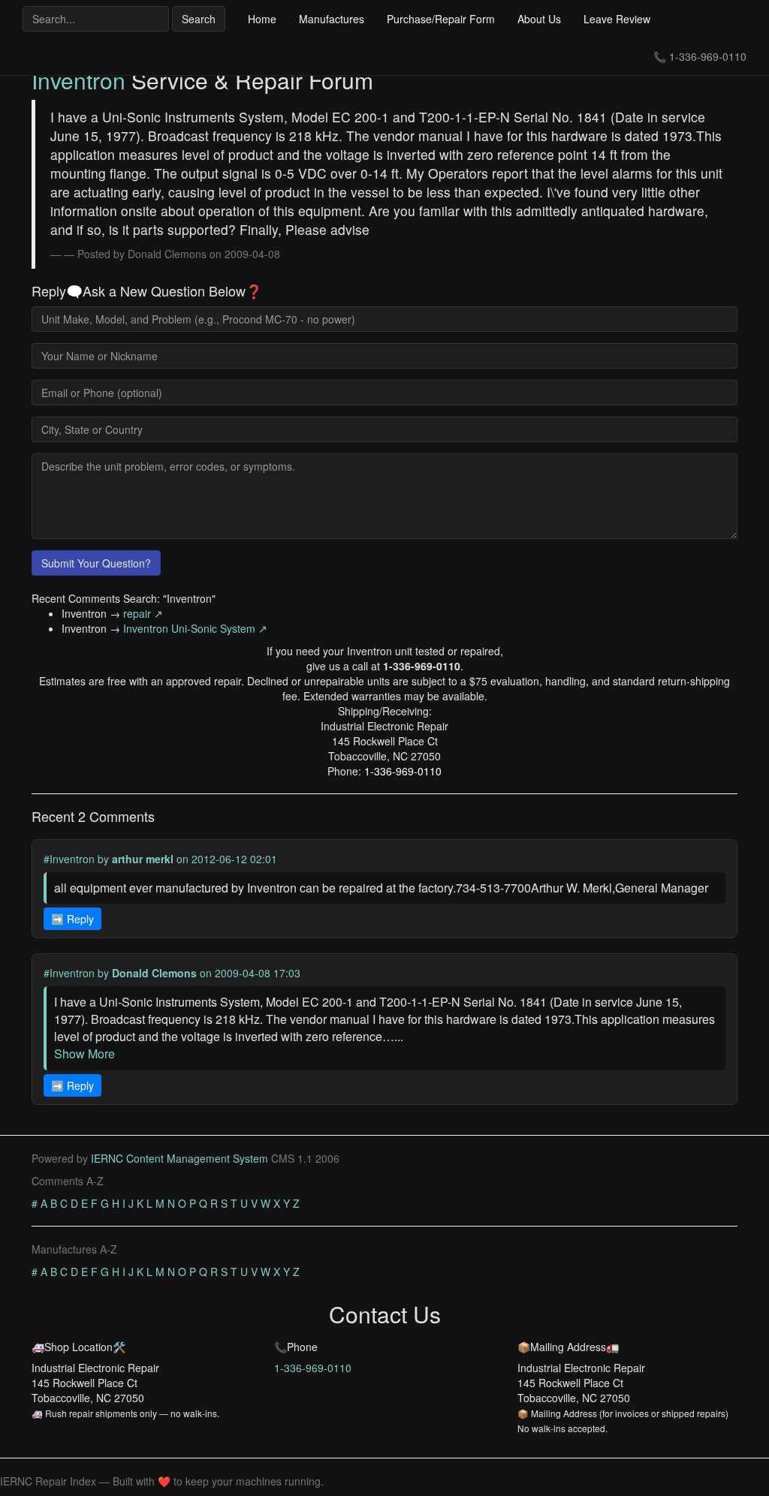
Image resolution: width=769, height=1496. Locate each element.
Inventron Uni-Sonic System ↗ (195, 628)
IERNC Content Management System (179, 1158)
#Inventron (69, 858)
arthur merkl (142, 858)
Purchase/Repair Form (441, 18)
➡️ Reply (72, 918)
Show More (84, 1053)
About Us (539, 18)
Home (262, 18)
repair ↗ (143, 613)
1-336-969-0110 (707, 56)
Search (199, 18)
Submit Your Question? (96, 562)
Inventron (78, 80)
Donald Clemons (154, 972)
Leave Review (617, 18)
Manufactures (331, 18)
